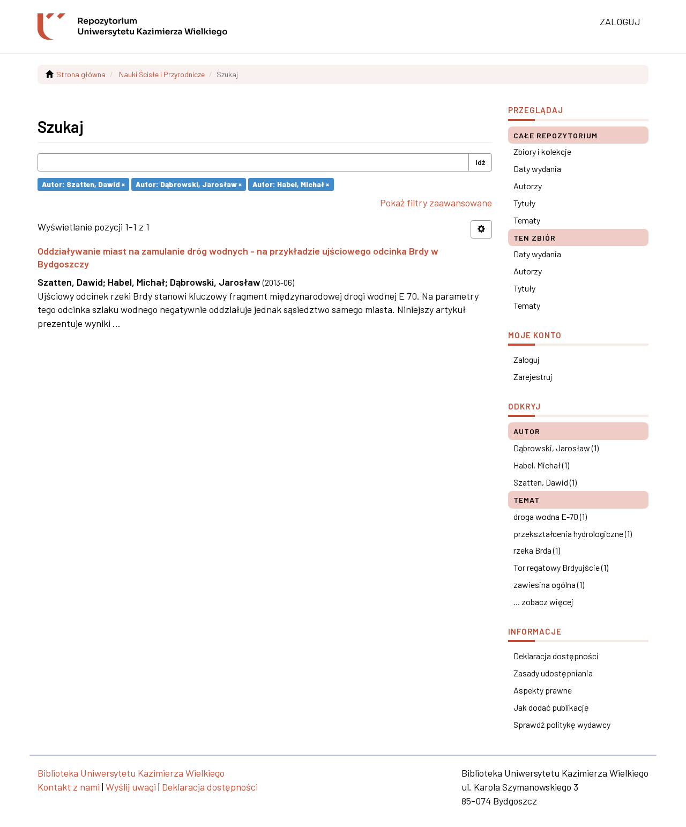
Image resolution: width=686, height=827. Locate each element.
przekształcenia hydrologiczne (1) (572, 533)
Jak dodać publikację (551, 707)
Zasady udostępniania (553, 673)
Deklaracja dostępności (556, 656)
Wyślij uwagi (131, 787)
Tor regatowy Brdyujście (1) (560, 567)
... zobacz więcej (543, 602)
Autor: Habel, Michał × (290, 184)
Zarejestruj (533, 376)
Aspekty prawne (542, 690)
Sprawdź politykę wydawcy (561, 724)
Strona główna (81, 74)
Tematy (526, 220)
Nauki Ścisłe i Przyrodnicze (162, 74)
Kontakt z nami (69, 787)
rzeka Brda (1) (536, 550)
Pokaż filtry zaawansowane (436, 202)
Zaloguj (526, 359)
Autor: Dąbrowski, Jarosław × (189, 184)
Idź (480, 162)
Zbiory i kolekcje (542, 151)
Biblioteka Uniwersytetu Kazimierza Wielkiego (131, 773)
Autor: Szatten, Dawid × (83, 184)
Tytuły (524, 203)
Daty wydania (537, 168)
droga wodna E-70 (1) (550, 516)
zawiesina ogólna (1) (548, 584)
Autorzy (527, 186)
